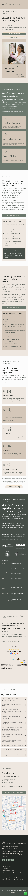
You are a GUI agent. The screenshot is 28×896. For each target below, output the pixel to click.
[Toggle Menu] (3, 4)
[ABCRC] (20, 554)
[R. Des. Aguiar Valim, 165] (14, 813)
